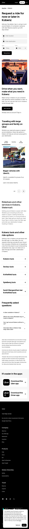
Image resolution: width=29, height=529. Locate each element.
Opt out (18, 525)
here (20, 520)
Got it (24, 525)
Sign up (22, 2)
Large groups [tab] (6, 142)
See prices (7, 53)
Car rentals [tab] (21, 142)
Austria (4, 8)
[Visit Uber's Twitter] (14, 499)
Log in (16, 2)
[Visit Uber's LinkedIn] (3, 499)
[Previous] (19, 191)
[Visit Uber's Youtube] (6, 499)
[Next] (24, 191)
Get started (7, 108)
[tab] (26, 142)
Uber (3, 2)
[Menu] (26, 2)
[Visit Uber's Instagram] (10, 499)
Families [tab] (14, 142)
